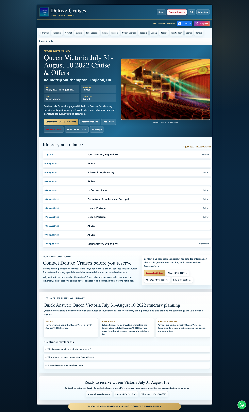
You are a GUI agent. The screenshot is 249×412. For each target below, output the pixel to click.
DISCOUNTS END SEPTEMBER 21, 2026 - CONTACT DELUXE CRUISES (124, 406)
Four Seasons (92, 33)
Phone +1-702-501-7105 (177, 273)
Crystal (68, 33)
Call (191, 12)
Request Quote (176, 12)
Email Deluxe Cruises (77, 129)
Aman (105, 33)
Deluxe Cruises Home (182, 280)
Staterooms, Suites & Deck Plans (61, 121)
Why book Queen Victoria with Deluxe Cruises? (69, 349)
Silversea (44, 33)
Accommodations (90, 121)
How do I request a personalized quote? (66, 365)
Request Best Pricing (154, 273)
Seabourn (57, 33)
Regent (164, 33)
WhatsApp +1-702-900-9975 (157, 280)
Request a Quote (54, 129)
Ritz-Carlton (176, 33)
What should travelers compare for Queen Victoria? (71, 357)
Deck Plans (108, 121)
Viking (154, 33)
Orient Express (129, 33)
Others (198, 33)
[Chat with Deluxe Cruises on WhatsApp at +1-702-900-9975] (241, 404)
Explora (114, 33)
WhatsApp (203, 12)
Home (161, 12)
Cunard (79, 33)
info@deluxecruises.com (99, 394)
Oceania (143, 33)
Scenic (189, 33)
